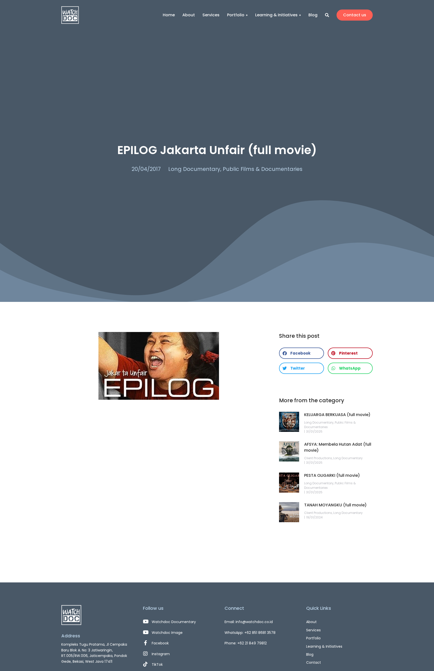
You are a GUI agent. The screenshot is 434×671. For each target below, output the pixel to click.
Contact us (354, 15)
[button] (301, 353)
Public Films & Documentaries (262, 169)
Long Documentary (194, 169)
